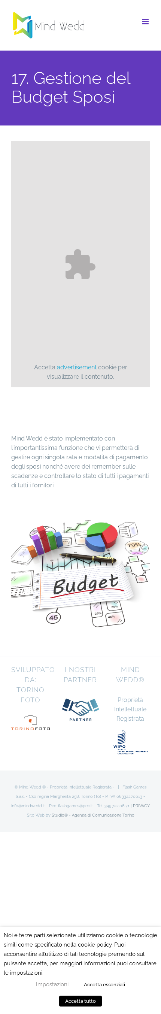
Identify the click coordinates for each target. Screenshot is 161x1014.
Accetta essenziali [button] (104, 984)
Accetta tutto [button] (80, 1001)
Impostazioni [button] (52, 984)
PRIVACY (141, 805)
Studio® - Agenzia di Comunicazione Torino (93, 815)
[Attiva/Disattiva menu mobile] (146, 21)
